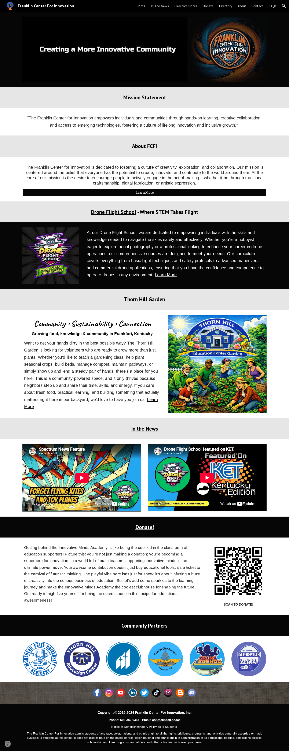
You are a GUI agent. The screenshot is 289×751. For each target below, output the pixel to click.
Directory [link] (225, 6)
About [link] (242, 6)
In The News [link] (160, 6)
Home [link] (140, 6)
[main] (144, 97)
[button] (284, 6)
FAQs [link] (272, 6)
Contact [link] (257, 6)
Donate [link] (208, 6)
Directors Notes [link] (185, 6)
